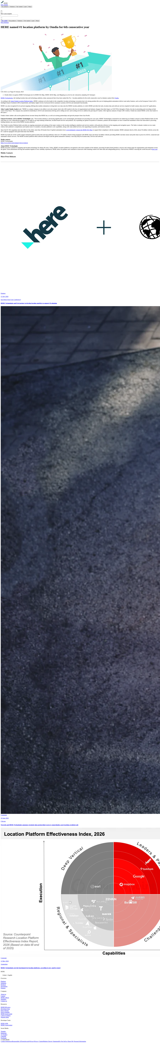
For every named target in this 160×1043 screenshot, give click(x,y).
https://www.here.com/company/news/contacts (14, 143)
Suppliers (3, 999)
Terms (23, 1041)
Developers (4, 986)
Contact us (4, 1001)
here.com (154, 149)
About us (3, 994)
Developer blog (5, 1009)
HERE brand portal (6, 1014)
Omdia (117, 98)
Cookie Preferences (6, 1041)
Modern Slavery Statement (51, 1041)
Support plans (5, 1017)
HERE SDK (4, 1023)
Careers (3, 996)
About (29, 6)
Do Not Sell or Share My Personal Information (72, 1041)
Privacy (32, 1041)
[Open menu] (1, 12)
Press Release (5, 22)
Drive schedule (5, 1012)
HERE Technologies (7, 98)
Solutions (12, 6)
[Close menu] (1, 19)
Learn (25, 6)
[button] (80, 975)
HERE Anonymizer (6, 1025)
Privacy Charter (38, 1041)
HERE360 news (5, 1007)
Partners (3, 988)
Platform (3, 981)
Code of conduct (5, 1015)
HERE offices (5, 997)
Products (3, 985)
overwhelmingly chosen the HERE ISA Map (79, 130)
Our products (4, 6)
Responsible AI (16, 1041)
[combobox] (80, 16)
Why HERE (4, 5)
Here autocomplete (6, 13)
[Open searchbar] (1, 10)
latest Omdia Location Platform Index (22, 101)
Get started (19, 6)
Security (27, 1041)
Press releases (5, 1010)
